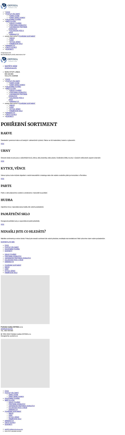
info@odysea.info (7, 329)
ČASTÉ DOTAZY (11, 47)
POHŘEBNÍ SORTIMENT (27, 36)
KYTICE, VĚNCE (15, 42)
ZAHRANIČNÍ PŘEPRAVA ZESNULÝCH (18, 258)
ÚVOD (8, 12)
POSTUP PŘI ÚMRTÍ (13, 14)
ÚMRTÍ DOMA (14, 16)
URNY (12, 40)
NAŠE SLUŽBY (11, 21)
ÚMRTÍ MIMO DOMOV (17, 18)
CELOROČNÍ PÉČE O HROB (14, 260)
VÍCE (2, 144)
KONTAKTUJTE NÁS (8, 242)
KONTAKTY (10, 49)
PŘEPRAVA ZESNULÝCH (18, 25)
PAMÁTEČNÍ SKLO (16, 44)
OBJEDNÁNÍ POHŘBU (13, 19)
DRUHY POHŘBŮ (15, 23)
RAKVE (12, 38)
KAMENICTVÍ (14, 34)
